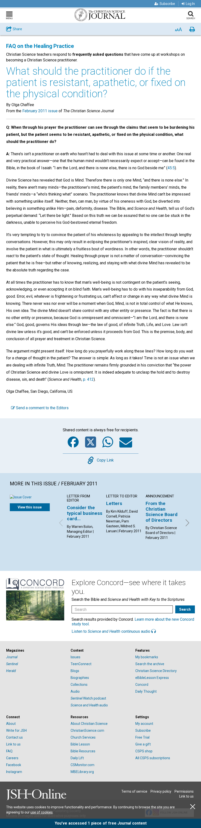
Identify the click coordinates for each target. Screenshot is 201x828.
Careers (12, 758)
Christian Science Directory (156, 671)
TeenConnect (81, 664)
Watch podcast (88, 698)
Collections (79, 685)
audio (89, 705)
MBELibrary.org (82, 772)
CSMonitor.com (82, 765)
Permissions (184, 791)
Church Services (83, 737)
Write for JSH (16, 730)
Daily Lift (77, 758)
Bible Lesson (80, 744)
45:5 (171, 168)
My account (144, 724)
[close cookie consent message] (193, 807)
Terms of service (134, 791)
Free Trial (142, 737)
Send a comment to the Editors (42, 408)
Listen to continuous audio (111, 631)
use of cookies (41, 812)
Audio (75, 691)
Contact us (14, 737)
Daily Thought (146, 691)
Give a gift (143, 744)
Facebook (13, 765)
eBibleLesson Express (152, 678)
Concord (141, 685)
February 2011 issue (40, 111)
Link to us (13, 744)
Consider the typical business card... (84, 513)
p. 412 (88, 379)
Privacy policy (161, 791)
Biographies (80, 678)
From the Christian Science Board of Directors (161, 512)
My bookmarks (146, 657)
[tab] (36, 650)
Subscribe (167, 4)
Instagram (14, 772)
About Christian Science (89, 724)
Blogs (75, 671)
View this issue (30, 507)
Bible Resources (83, 751)
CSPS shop (143, 751)
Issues (75, 657)
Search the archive (149, 664)
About (11, 724)
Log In (190, 4)
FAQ (9, 751)
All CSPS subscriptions (152, 758)
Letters (114, 503)
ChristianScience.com (87, 730)
